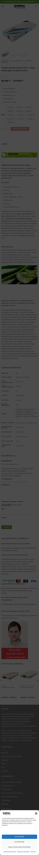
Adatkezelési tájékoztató (10, 851)
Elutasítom (19, 842)
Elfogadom (19, 836)
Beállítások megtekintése (19, 847)
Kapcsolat (32, 851)
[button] (36, 813)
